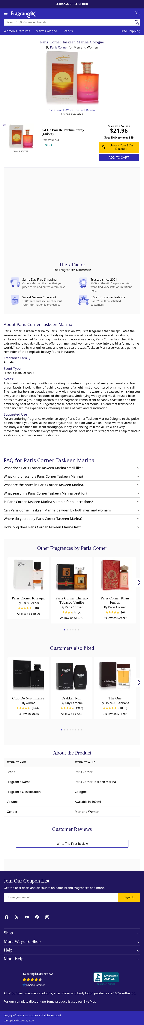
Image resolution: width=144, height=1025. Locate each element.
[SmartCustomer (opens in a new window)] (33, 985)
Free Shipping (130, 31)
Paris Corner (59, 47)
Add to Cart (119, 157)
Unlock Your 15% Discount (121, 147)
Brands (68, 31)
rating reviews (37, 974)
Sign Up (129, 897)
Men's (46, 31)
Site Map (90, 1001)
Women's (17, 31)
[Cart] (138, 13)
